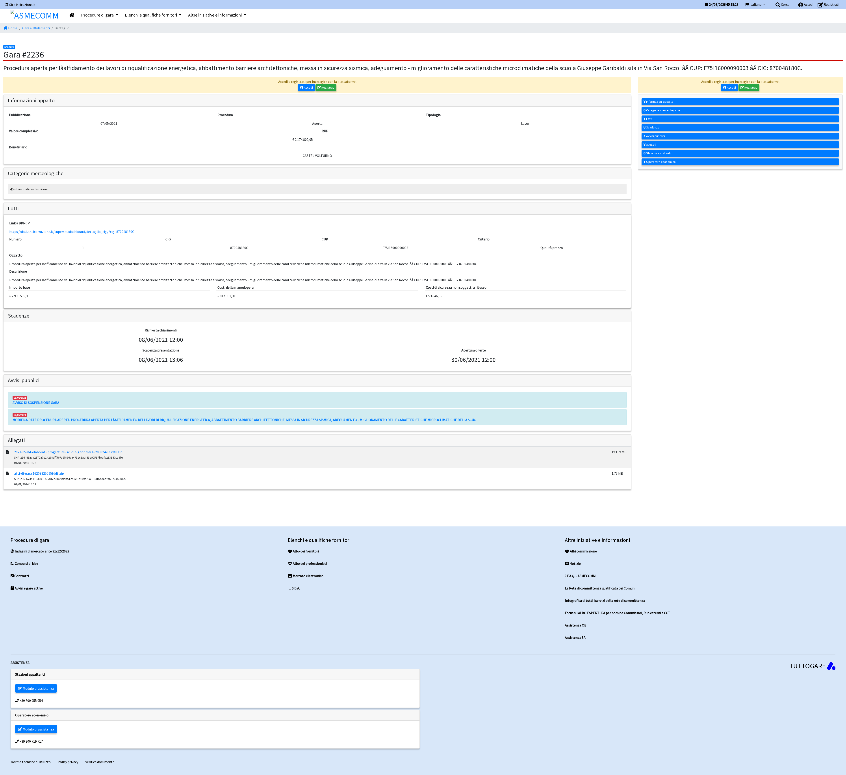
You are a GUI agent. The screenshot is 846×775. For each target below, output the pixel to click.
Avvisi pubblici (655, 136)
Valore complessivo (23, 131)
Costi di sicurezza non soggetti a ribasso (456, 287)
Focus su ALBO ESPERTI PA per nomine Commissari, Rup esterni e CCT (617, 613)
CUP (325, 239)
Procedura (225, 115)
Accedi (308, 87)
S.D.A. (295, 588)
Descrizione (18, 271)
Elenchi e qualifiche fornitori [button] (151, 15)
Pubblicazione (20, 115)
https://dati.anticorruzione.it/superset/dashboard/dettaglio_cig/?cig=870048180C (71, 231)
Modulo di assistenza (38, 688)
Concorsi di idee (26, 563)
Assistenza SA (575, 637)
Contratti (21, 576)
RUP (325, 131)
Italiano (755, 4)
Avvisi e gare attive (28, 588)
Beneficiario (18, 147)
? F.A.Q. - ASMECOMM (580, 576)
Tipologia (433, 115)
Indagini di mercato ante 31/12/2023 (41, 551)
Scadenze (652, 127)
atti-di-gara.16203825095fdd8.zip (39, 473)
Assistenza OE (575, 625)
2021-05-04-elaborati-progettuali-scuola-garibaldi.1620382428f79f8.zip (68, 452)
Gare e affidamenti (36, 28)
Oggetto (15, 255)
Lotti (649, 119)
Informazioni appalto (659, 102)
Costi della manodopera (235, 287)
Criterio (484, 239)
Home (12, 28)
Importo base (19, 287)
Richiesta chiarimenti (161, 330)
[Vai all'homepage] (72, 15)
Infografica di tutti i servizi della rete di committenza (605, 600)
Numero (15, 239)
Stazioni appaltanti (658, 153)
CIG (168, 239)
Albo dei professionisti (309, 563)
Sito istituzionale (22, 4)
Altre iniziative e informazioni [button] (215, 15)
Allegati (651, 145)
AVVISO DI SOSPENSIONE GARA (36, 402)
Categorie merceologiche (663, 110)
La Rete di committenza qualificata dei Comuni (600, 588)
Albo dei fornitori (305, 551)
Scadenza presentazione (161, 350)
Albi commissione (583, 551)
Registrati (327, 87)
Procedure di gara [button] (98, 15)
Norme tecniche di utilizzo (31, 762)
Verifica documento (100, 762)
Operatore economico (661, 162)
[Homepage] (35, 14)
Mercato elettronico (307, 576)
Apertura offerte (473, 350)
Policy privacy (68, 762)
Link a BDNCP (19, 223)
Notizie (575, 563)
